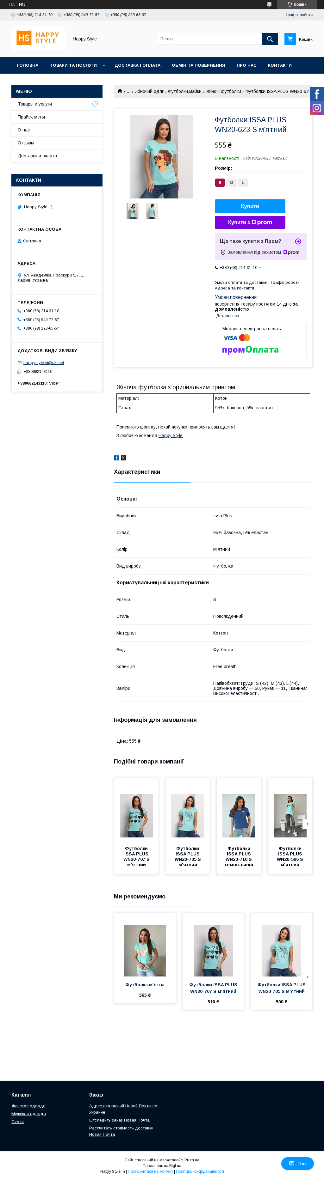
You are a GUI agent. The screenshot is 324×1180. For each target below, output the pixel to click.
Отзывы (26, 142)
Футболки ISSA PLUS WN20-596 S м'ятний (290, 856)
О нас (24, 129)
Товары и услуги (35, 103)
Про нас (247, 65)
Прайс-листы (31, 116)
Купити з (239, 222)
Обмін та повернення (198, 65)
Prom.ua (191, 1160)
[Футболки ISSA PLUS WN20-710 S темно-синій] (239, 810)
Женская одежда (28, 1106)
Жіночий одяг (149, 91)
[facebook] (116, 458)
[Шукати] (270, 39)
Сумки (17, 1121)
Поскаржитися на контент (150, 1171)
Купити (250, 206)
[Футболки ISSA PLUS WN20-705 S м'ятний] (187, 810)
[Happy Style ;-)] (38, 49)
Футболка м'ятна (145, 984)
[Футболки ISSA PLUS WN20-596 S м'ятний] (290, 810)
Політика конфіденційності (200, 1171)
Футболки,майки (185, 91)
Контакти (280, 65)
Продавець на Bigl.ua (162, 1166)
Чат (302, 1163)
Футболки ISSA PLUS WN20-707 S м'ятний (137, 856)
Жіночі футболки (223, 91)
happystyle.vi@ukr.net (43, 362)
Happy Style (171, 435)
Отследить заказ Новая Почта (119, 1120)
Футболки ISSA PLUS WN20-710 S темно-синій (238, 856)
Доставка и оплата (37, 155)
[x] (123, 458)
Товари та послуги (73, 65)
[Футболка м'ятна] (145, 944)
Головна (27, 65)
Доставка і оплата (137, 65)
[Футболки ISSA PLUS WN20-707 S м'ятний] (136, 810)
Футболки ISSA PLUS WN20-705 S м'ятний (188, 856)
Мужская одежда (28, 1113)
